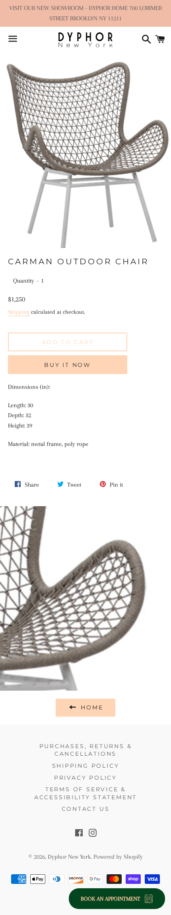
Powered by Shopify (118, 856)
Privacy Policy (85, 777)
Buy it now (67, 364)
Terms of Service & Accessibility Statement (85, 793)
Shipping (18, 312)
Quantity (23, 280)
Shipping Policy (85, 765)
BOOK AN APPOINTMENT (110, 898)
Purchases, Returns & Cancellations (85, 750)
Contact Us (86, 808)
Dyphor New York (69, 856)
